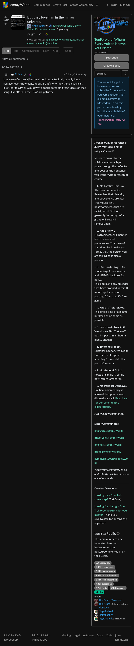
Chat (68, 50)
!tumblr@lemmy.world (107, 451)
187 (33, 35)
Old (55, 50)
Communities (42, 4)
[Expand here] (18, 22)
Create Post (60, 4)
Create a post (111, 65)
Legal (77, 635)
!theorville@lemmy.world (109, 437)
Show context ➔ (12, 67)
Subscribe (112, 57)
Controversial (30, 50)
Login (114, 4)
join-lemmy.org (121, 637)
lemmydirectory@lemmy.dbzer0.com (65, 40)
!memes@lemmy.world (108, 444)
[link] (40, 34)
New (46, 50)
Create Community (81, 4)
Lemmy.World (19, 5)
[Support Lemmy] (97, 4)
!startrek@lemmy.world (108, 430)
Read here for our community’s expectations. (110, 402)
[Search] (107, 4)
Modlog (99, 592)
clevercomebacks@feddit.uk (42, 43)
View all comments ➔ (15, 58)
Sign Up (125, 4)
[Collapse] (6, 74)
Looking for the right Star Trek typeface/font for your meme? (111, 510)
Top (15, 50)
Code (109, 635)
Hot (6, 50)
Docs (100, 635)
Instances (88, 635)
